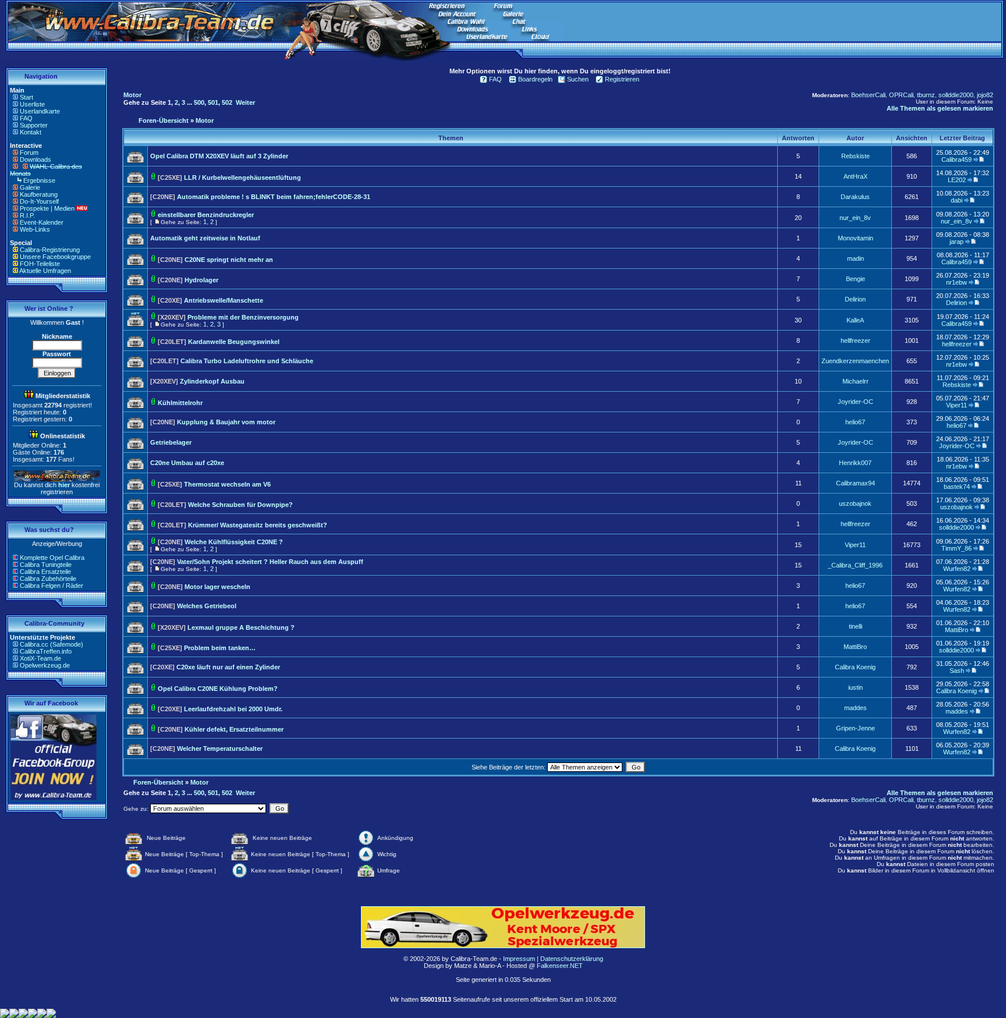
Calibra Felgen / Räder (51, 585)
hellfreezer (855, 340)
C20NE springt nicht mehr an (229, 259)
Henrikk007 (855, 462)
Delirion (855, 299)
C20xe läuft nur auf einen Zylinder (228, 667)
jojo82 (985, 94)
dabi (956, 200)
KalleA (855, 320)
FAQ (26, 118)
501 (213, 102)
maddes (855, 707)
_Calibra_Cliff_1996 (855, 565)
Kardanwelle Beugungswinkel (233, 341)
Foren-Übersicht (164, 120)
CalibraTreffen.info (46, 651)
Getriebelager (171, 442)
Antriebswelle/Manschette (223, 300)
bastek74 (957, 486)
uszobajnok (855, 503)
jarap (957, 241)
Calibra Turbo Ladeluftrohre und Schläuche (246, 360)
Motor (132, 94)
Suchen (578, 79)
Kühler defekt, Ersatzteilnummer (234, 729)
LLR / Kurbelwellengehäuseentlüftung (242, 177)
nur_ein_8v (855, 217)
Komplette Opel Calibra (52, 557)
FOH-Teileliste (40, 263)
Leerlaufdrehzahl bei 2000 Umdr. (233, 708)
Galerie (30, 187)
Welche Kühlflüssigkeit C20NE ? (234, 541)
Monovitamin (855, 238)
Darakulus (855, 196)
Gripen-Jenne (855, 728)
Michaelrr (855, 381)
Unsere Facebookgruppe (55, 256)
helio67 (855, 421)
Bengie (855, 278)
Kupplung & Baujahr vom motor (226, 421)
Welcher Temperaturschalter (220, 748)
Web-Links (35, 229)
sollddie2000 (955, 94)
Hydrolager (201, 279)
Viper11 (956, 405)
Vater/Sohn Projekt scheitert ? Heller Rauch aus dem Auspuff (270, 561)
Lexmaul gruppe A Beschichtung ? (241, 627)
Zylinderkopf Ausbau (212, 381)
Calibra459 (956, 159)
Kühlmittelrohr (180, 402)
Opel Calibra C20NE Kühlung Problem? (218, 688)
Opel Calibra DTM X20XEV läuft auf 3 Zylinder (219, 155)
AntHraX (855, 176)
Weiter (245, 102)
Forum (29, 152)
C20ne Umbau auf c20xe (187, 462)
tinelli (855, 626)
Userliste (32, 104)
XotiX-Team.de (40, 658)
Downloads (35, 159)
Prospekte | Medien (47, 208)
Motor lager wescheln (217, 586)
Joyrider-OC (855, 401)
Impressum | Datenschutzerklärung (553, 958)
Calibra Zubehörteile (48, 578)
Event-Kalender (41, 222)
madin (855, 258)
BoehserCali (868, 94)
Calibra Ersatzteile (45, 571)
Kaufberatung (39, 194)
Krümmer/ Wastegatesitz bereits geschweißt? (257, 525)
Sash (957, 670)
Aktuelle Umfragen (45, 270)
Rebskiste (855, 155)
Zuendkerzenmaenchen (855, 360)
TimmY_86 (956, 548)
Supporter (34, 125)
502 (227, 102)
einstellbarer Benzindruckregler (206, 214)
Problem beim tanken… (220, 647)
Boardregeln (535, 79)
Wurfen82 (956, 568)
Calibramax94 (855, 483)
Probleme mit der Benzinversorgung (243, 317)
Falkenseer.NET (560, 965)
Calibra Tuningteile (46, 564)
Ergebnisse (39, 180)
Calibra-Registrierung (50, 249)
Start (26, 97)
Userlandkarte (40, 111)
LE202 (957, 179)
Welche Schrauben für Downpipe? (240, 504)
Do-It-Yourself (39, 201)
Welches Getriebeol (206, 605)
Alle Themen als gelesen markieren (940, 108)
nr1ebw (956, 282)
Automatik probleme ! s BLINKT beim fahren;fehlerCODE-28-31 (273, 196)
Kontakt (30, 132)
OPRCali (901, 94)
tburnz (926, 94)
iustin (855, 687)
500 (199, 102)
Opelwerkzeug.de (45, 665)
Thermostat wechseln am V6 (227, 484)
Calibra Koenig (855, 667)
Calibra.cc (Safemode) (51, 644)
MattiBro (956, 629)
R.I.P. (27, 215)
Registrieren (622, 79)
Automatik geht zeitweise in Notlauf (205, 238)
